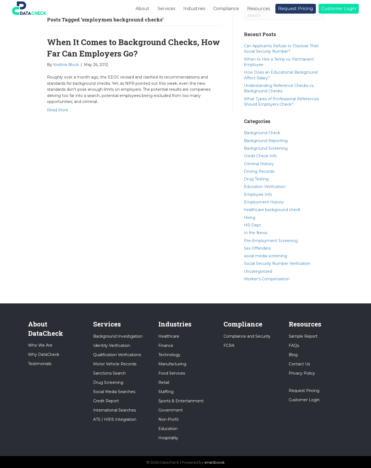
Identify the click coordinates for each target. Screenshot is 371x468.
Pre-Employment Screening (271, 240)
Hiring (249, 217)
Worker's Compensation (267, 279)
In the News (255, 232)
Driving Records (259, 171)
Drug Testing (256, 179)
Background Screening (266, 148)
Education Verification (264, 186)
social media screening (265, 255)
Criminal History (259, 163)
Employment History (264, 202)
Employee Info (258, 194)
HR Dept (252, 225)
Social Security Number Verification (277, 263)
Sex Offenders (257, 248)
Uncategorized (258, 271)
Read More (57, 110)
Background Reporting (266, 140)
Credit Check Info (260, 155)
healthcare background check (272, 209)
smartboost (214, 462)
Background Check (262, 132)
